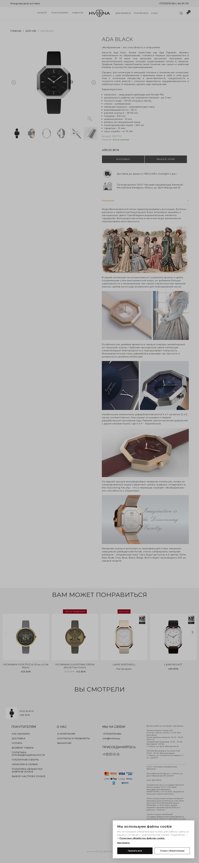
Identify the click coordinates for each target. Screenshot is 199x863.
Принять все (135, 850)
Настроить (123, 842)
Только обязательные (172, 850)
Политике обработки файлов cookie (142, 838)
